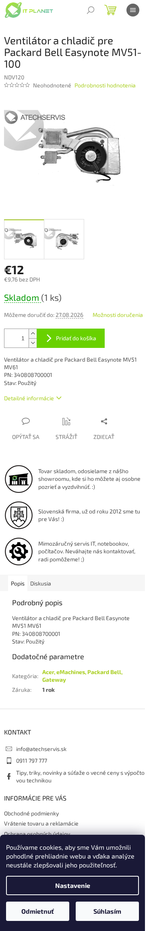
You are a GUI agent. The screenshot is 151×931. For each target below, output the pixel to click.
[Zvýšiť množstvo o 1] (33, 333)
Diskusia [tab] (40, 583)
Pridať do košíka (76, 338)
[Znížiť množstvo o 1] (33, 343)
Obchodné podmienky (31, 813)
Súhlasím (107, 911)
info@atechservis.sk (41, 748)
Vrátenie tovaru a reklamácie (41, 823)
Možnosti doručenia (118, 314)
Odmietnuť (37, 911)
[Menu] (133, 10)
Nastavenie (72, 885)
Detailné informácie (29, 398)
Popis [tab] (18, 583)
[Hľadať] (91, 10)
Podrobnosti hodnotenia (105, 85)
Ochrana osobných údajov (37, 833)
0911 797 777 (31, 760)
